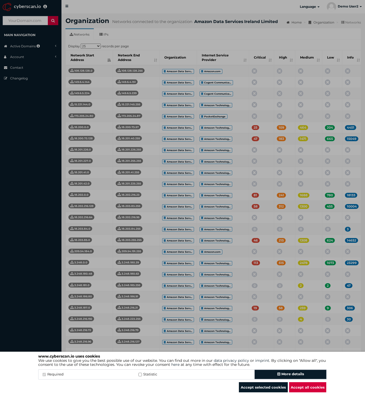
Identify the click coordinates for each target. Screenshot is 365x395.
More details (292, 374)
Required (55, 374)
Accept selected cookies (263, 387)
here (175, 364)
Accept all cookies (308, 387)
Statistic (150, 374)
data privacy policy (231, 360)
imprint (262, 360)
